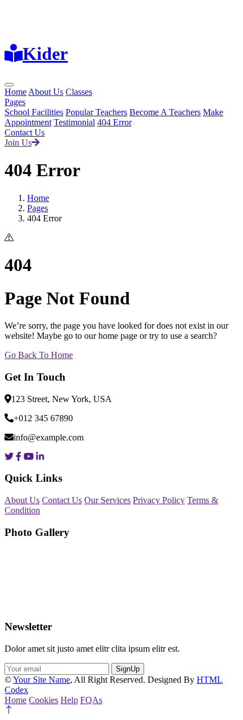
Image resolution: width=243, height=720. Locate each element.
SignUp (128, 669)
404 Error (114, 122)
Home (16, 92)
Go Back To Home (39, 355)
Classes (79, 92)
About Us (45, 92)
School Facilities (34, 112)
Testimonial (74, 122)
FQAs (91, 700)
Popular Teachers (96, 112)
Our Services (107, 500)
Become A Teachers (165, 112)
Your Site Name (41, 679)
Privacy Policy (159, 500)
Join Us (18, 142)
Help (69, 700)
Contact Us (25, 132)
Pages (15, 102)
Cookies (43, 700)
